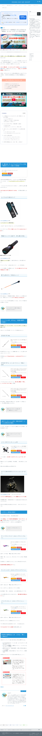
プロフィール (35, 5)
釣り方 (30, 5)
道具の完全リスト (10, 5)
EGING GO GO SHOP (21, 2)
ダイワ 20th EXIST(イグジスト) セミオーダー (13, 133)
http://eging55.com (10, 705)
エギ (16, 5)
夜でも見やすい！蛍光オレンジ (10, 121)
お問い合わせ (4, 7)
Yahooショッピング (6, 175)
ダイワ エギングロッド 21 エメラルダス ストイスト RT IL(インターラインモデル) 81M (18, 370)
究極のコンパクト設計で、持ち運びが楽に (12, 120)
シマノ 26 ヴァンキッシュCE (10, 131)
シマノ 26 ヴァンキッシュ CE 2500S (18, 446)
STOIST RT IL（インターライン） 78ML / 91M (13, 126)
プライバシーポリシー (5, 732)
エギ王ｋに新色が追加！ (8, 135)
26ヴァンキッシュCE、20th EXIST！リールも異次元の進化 (14, 130)
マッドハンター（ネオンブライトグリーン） (12, 138)
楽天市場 (10, 173)
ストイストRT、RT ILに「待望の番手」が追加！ (13, 123)
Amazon (4, 173)
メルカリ (23, 377)
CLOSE (24, 113)
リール (25, 5)
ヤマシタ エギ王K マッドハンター (18, 574)
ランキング (31, 56)
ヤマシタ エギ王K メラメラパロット (18, 606)
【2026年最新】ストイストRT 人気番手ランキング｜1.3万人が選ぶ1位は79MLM (34, 20)
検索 (30, 11)
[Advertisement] (14, 153)
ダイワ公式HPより (4, 220)
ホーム (3, 5)
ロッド (20, 5)
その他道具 (31, 55)
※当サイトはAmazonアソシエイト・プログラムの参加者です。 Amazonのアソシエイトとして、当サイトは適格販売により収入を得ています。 (20, 733)
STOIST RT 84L (7, 125)
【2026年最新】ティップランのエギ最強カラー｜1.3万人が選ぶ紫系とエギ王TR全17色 (34, 23)
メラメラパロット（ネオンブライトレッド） (12, 139)
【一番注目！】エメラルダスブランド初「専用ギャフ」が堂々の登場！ (14, 117)
